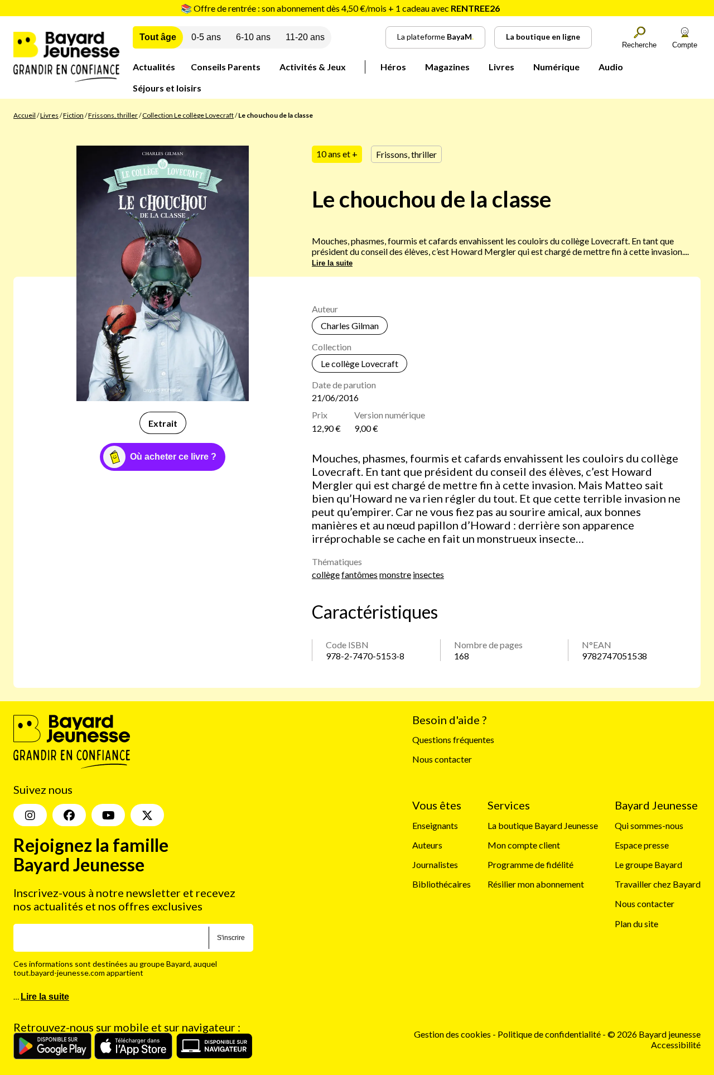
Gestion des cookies (452, 1034)
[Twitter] (147, 815)
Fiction (73, 115)
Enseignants (435, 825)
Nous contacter (442, 759)
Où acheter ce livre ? (173, 456)
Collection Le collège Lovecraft (188, 115)
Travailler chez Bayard (658, 884)
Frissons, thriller (113, 115)
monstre (395, 574)
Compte (684, 45)
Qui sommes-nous (649, 825)
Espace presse (642, 845)
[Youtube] (108, 815)
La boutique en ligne (543, 36)
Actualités (154, 66)
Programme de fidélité (530, 864)
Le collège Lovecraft (359, 363)
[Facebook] (69, 815)
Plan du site (636, 923)
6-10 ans (253, 37)
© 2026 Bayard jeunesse (654, 1034)
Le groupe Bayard (648, 864)
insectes (428, 574)
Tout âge (157, 37)
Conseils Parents (225, 66)
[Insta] (30, 815)
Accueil (24, 115)
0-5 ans (206, 37)
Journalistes (435, 864)
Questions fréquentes (453, 739)
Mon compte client (524, 845)
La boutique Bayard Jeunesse (543, 825)
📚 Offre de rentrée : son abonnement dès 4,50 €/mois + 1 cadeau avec (340, 8)
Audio (611, 66)
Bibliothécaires (441, 884)
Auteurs (427, 845)
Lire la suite (332, 263)
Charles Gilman (350, 325)
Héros (393, 66)
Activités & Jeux (312, 66)
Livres (501, 66)
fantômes (359, 574)
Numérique (556, 66)
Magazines (447, 66)
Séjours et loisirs (167, 88)
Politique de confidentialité (550, 1034)
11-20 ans (305, 37)
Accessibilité (676, 1044)
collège (326, 574)
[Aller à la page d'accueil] (66, 78)
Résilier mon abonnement (536, 884)
